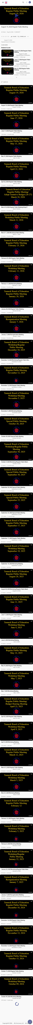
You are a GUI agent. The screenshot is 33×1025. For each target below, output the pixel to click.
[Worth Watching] (5, 36)
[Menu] (3, 2)
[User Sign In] (30, 2)
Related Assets (6, 48)
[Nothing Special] (3, 36)
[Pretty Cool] (7, 36)
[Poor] (2, 36)
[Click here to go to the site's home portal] (6, 2)
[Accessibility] (30, 1022)
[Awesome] (8, 36)
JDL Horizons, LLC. (19, 1023)
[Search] (23, 2)
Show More (4, 45)
